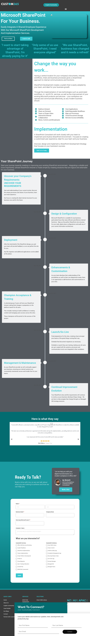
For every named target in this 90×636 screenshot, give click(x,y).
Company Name (50, 512)
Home (5, 600)
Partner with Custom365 (10, 616)
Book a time (65, 489)
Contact (6, 614)
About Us (6, 602)
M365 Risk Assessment (25, 600)
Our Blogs (6, 611)
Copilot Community (9, 605)
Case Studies (7, 608)
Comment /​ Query (20, 528)
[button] (65, 9)
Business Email (22, 512)
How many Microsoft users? (25, 520)
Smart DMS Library (42, 600)
